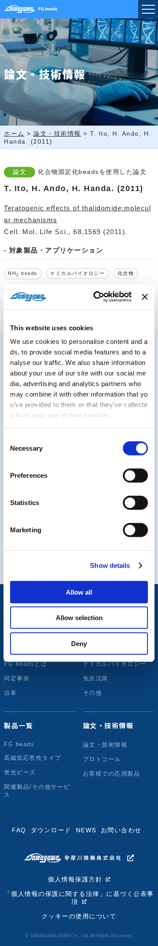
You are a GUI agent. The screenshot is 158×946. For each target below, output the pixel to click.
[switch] (135, 475)
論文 (19, 172)
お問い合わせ (121, 830)
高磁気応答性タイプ (32, 758)
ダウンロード (51, 830)
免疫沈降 (95, 678)
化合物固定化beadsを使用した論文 (92, 172)
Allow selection (79, 617)
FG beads (19, 744)
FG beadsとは (25, 664)
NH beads (23, 274)
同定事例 (16, 678)
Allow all (79, 592)
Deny (79, 643)
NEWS (86, 830)
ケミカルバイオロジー (77, 273)
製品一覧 (18, 725)
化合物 (126, 273)
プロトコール (102, 759)
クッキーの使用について (79, 916)
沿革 (10, 693)
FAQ (19, 830)
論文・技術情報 (108, 725)
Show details (110, 565)
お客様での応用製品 (111, 773)
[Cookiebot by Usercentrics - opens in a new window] (98, 297)
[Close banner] (145, 297)
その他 (92, 693)
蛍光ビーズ (20, 772)
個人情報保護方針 (75, 879)
